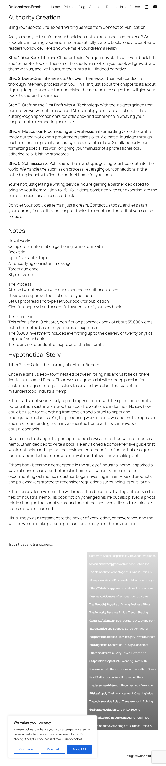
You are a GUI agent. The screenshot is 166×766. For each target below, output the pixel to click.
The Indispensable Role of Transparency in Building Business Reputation (121, 702)
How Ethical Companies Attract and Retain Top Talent (119, 565)
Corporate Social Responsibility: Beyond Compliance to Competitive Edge (122, 557)
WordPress (151, 756)
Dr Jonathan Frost (24, 7)
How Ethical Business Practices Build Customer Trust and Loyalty (119, 597)
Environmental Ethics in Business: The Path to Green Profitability (122, 670)
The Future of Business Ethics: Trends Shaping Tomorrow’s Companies (118, 613)
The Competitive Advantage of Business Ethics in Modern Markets (120, 573)
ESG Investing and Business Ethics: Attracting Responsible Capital (118, 630)
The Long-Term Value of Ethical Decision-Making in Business (121, 686)
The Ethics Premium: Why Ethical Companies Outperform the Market (117, 654)
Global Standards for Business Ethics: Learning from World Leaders (122, 622)
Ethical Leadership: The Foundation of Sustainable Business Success (121, 589)
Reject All (53, 749)
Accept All (79, 749)
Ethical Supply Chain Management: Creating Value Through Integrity (121, 694)
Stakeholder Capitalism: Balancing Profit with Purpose (118, 662)
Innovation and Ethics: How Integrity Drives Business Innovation (122, 638)
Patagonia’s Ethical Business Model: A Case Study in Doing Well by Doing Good (122, 581)
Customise (26, 749)
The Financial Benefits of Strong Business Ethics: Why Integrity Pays (120, 605)
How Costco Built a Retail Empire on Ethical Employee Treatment (116, 678)
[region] (52, 736)
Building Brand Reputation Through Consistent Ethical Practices (119, 646)
